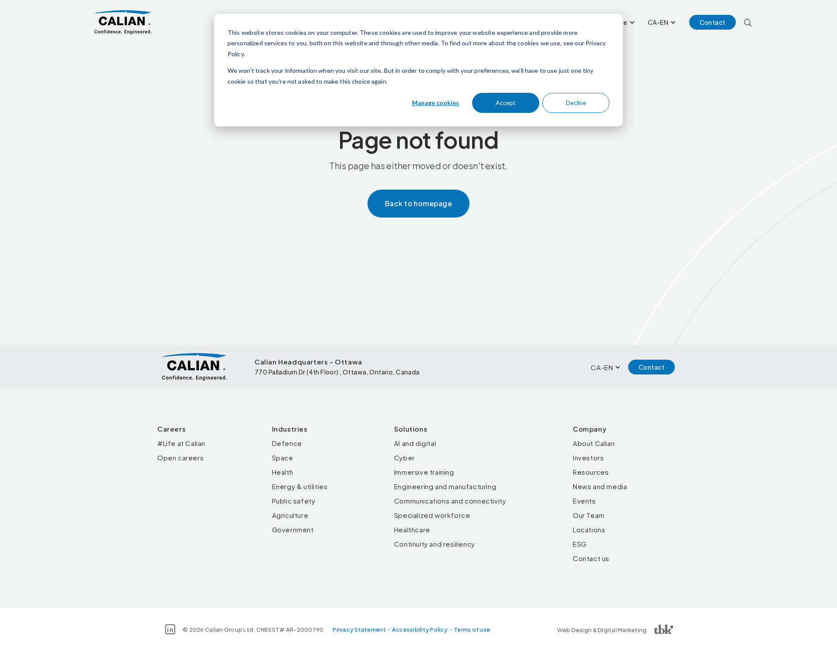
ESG (580, 544)
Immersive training (424, 472)
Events (584, 501)
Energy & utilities (300, 486)
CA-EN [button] (658, 22)
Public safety (294, 501)
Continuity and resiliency (434, 544)
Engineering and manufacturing (445, 486)
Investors (588, 457)
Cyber (404, 457)
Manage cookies (435, 102)
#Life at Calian (181, 443)
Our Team (589, 515)
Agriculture (290, 515)
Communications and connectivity (450, 501)
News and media (600, 486)
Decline (576, 102)
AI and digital (415, 443)
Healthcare (412, 529)
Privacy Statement (359, 629)
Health (282, 472)
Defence (287, 443)
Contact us (591, 558)
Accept (506, 102)
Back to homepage (419, 203)
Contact (712, 22)
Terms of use (472, 629)
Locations (589, 529)
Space (282, 457)
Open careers (180, 457)
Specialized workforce (432, 515)
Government (293, 529)
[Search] (748, 22)
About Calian (594, 443)
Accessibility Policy (420, 629)
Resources (591, 472)
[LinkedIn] (170, 629)
